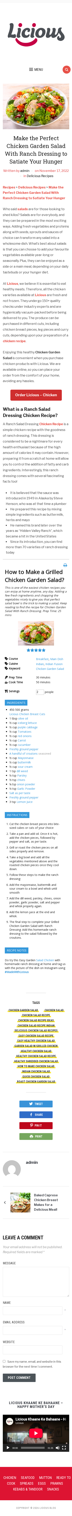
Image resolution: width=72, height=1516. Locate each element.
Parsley (22, 775)
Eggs (42, 1483)
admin (24, 171)
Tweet (39, 1104)
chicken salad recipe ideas (36, 1020)
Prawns (56, 1483)
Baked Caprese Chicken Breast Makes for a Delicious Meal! (46, 1202)
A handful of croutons (23, 753)
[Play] (8, 1448)
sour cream (25, 767)
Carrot (22, 740)
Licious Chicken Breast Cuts (27, 714)
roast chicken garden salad (36, 1081)
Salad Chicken (45, 960)
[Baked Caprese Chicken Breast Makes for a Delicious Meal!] (20, 1202)
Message (9, 1263)
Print (38, 1136)
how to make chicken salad (36, 1066)
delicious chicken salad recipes (36, 1030)
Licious (12, 284)
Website (9, 1342)
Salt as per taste (19, 793)
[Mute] (58, 1448)
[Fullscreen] (64, 1448)
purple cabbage (28, 727)
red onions (25, 736)
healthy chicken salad (36, 1051)
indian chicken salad (36, 1071)
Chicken (9, 1478)
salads (22, 209)
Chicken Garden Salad (50, 669)
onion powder (26, 784)
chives (21, 780)
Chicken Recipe (51, 424)
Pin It (38, 1125)
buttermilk (24, 762)
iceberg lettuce (27, 723)
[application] (36, 1433)
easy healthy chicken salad (36, 1040)
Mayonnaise (26, 758)
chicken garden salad (23, 1010)
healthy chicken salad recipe (36, 1056)
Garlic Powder (26, 789)
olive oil (23, 718)
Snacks (53, 1489)
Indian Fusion (54, 664)
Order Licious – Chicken (36, 395)
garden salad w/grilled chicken (36, 1046)
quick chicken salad (36, 1076)
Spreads (26, 1483)
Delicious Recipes (40, 176)
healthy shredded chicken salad (36, 1061)
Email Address (14, 1322)
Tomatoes (24, 731)
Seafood (28, 1478)
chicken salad (54, 1010)
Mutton (45, 1478)
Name (7, 1303)
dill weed (22, 771)
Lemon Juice (25, 802)
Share (39, 1114)
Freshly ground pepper (23, 749)
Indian (40, 664)
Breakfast (42, 659)
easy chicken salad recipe (36, 1035)
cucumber (24, 745)
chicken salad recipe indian (36, 1025)
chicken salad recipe (36, 1015)
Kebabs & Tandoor (27, 1489)
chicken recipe (14, 341)
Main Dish (56, 659)
